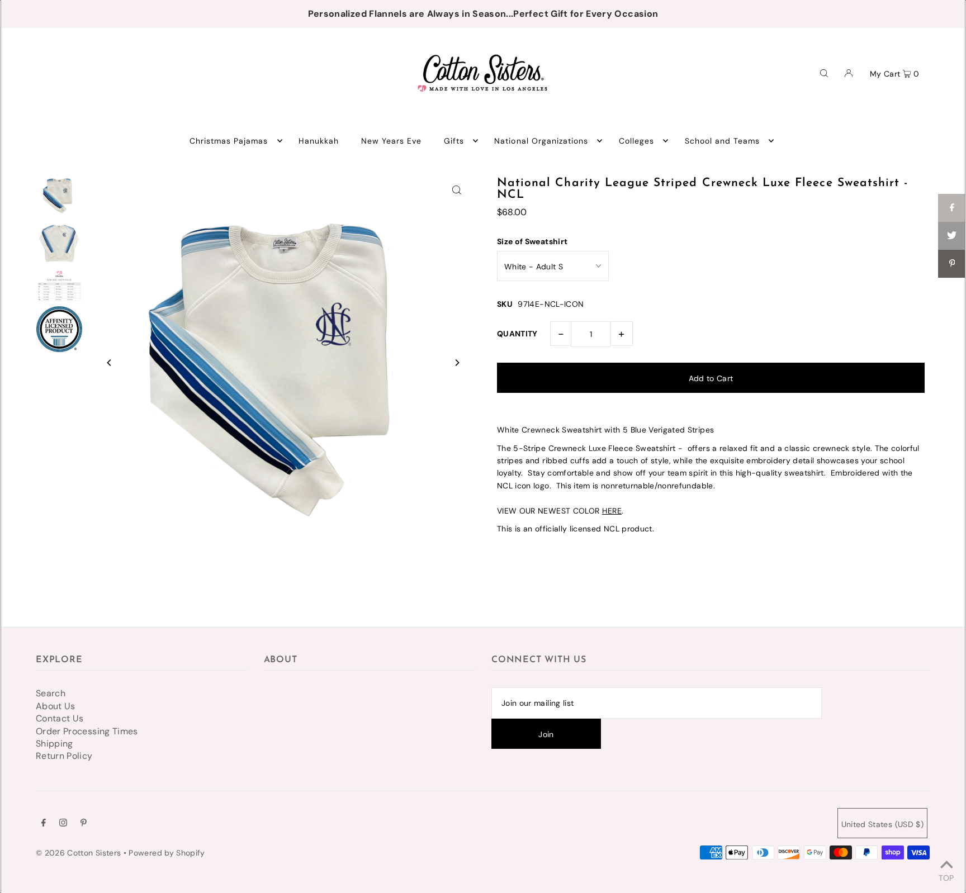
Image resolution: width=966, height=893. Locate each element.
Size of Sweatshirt (532, 241)
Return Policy (64, 756)
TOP (946, 877)
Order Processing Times (87, 731)
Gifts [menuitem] (454, 141)
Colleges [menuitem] (636, 141)
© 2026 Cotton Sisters (78, 853)
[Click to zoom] (456, 189)
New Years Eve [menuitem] (391, 141)
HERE (612, 511)
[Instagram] (63, 824)
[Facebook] (43, 824)
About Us (55, 706)
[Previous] (109, 362)
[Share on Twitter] (952, 236)
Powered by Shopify (167, 853)
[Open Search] (824, 72)
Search (50, 693)
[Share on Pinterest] (952, 264)
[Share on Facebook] (952, 208)
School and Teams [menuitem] (722, 141)
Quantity (517, 334)
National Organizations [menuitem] (541, 141)
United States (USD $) (882, 824)
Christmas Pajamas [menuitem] (229, 141)
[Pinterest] (83, 824)
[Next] (456, 362)
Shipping (54, 743)
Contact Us (60, 718)
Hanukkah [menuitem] (319, 141)
